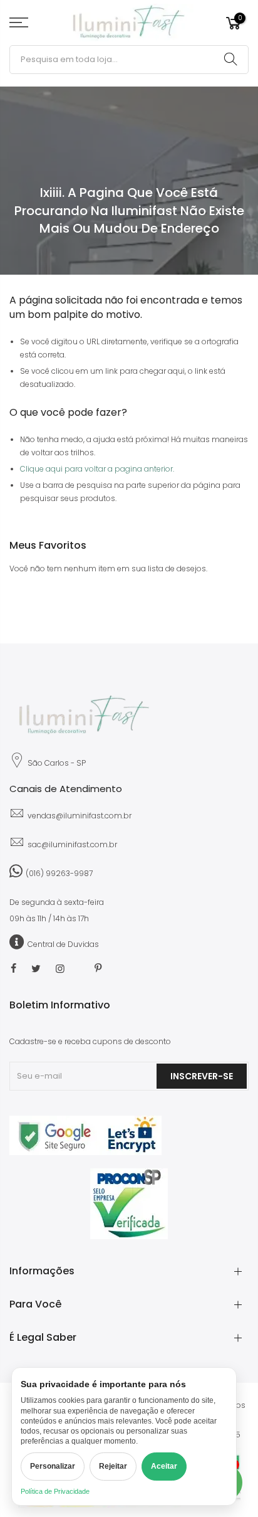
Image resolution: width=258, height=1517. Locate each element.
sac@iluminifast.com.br (72, 844)
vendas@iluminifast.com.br (80, 815)
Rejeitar (113, 1466)
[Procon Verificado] (129, 1203)
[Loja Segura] (85, 1152)
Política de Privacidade (55, 1491)
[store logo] (129, 22)
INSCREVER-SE (201, 1076)
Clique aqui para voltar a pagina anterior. (97, 468)
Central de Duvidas (63, 944)
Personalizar (52, 1466)
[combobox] (129, 59)
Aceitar (164, 1466)
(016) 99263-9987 (59, 873)
